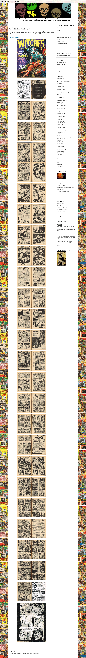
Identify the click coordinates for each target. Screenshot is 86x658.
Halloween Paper (61, 108)
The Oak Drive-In (60, 216)
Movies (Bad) (60, 121)
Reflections (60, 140)
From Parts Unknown (61, 181)
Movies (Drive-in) (61, 122)
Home (2, 1)
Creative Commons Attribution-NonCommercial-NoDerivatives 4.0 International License (66, 229)
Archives (7, 1)
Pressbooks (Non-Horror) (63, 138)
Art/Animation (60, 78)
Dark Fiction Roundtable (61, 64)
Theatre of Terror (60, 166)
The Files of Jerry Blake (61, 194)
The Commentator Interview (62, 69)
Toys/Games (60, 144)
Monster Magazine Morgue (62, 43)
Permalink (26, 646)
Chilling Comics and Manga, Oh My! (64, 37)
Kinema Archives (61, 113)
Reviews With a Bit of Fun (62, 48)
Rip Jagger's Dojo (60, 162)
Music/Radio (60, 133)
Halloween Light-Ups (61, 105)
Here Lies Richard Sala (61, 160)
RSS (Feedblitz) (60, 30)
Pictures (59, 135)
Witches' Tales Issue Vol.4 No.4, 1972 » (38, 24)
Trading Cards (60, 146)
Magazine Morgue (20, 646)
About (12, 1)
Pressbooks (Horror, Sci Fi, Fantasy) (65, 137)
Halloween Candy (61, 102)
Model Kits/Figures (61, 118)
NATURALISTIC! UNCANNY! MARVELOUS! (65, 187)
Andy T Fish (59, 205)
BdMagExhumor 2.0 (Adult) (62, 207)
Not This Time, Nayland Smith (62, 213)
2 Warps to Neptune (60, 203)
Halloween (59, 39)
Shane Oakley (59, 164)
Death (59, 94)
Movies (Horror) (61, 127)
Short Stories (60, 141)
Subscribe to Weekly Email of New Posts (64, 28)
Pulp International (60, 214)
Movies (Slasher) (61, 132)
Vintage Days (60, 151)
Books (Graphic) (61, 87)
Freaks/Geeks (60, 97)
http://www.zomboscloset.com (62, 233)
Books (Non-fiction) (61, 89)
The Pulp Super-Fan (60, 196)
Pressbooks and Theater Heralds (63, 45)
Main (30, 24)
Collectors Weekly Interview (62, 62)
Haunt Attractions (61, 110)
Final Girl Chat (59, 66)
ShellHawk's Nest (60, 189)
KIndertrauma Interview (61, 67)
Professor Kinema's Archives (62, 46)
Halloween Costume (61, 103)
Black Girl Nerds (60, 179)
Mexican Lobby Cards (61, 41)
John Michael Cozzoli (70, 226)
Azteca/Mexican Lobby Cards (63, 81)
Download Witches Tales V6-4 (15, 37)
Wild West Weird (60, 152)
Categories (60, 76)
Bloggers (59, 83)
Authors (59, 80)
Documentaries (60, 95)
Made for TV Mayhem (61, 185)
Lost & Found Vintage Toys (62, 209)
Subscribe (17, 1)
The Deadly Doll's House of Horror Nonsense (65, 193)
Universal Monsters (61, 149)
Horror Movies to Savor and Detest (63, 55)
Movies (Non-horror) (61, 130)
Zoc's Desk (59, 154)
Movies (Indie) (60, 129)
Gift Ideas (59, 99)
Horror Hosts (60, 111)
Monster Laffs (60, 119)
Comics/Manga (60, 91)
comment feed (32, 653)
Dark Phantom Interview (61, 71)
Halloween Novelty (61, 106)
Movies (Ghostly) (61, 124)
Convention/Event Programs (63, 92)
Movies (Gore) (60, 125)
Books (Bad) (60, 84)
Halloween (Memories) (62, 100)
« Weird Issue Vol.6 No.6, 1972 (22, 24)
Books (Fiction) (60, 86)
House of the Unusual (61, 183)
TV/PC (59, 148)
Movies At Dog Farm (61, 211)
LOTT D (59, 114)
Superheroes (60, 143)
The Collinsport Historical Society (63, 191)
